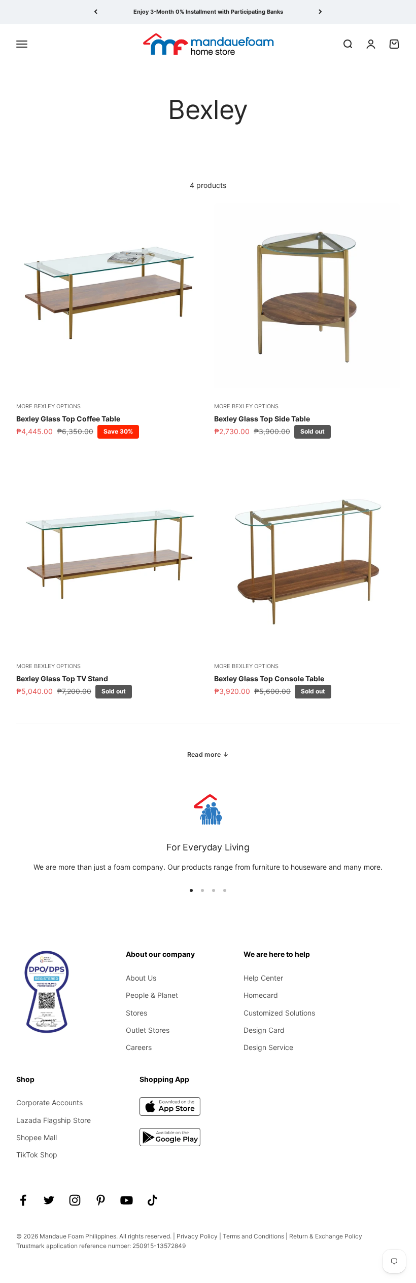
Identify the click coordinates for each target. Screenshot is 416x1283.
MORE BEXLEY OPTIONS (48, 406)
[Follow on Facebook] (23, 1200)
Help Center (263, 978)
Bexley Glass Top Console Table (269, 678)
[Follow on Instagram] (75, 1200)
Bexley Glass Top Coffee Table (68, 418)
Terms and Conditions (253, 1236)
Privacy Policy (197, 1236)
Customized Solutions (279, 1012)
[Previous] (95, 12)
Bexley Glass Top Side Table (262, 418)
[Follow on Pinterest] (101, 1200)
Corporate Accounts (49, 1102)
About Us (141, 978)
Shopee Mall (36, 1137)
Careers (139, 1047)
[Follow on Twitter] (49, 1200)
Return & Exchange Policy (325, 1236)
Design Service (268, 1047)
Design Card (264, 1030)
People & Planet (152, 995)
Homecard (261, 995)
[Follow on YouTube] (126, 1200)
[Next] (320, 12)
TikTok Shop (36, 1154)
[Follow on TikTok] (152, 1200)
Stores (136, 1012)
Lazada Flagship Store (53, 1120)
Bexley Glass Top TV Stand (62, 678)
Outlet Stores (147, 1030)
